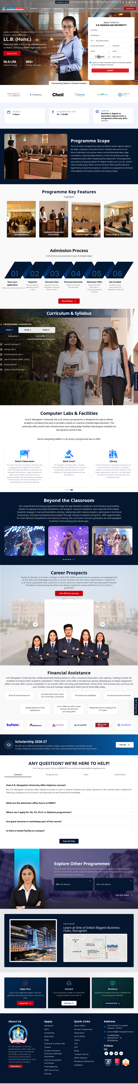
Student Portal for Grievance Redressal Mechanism (53, 1054)
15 (121, 1038)
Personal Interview (73, 282)
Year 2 (27, 330)
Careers (86, 2)
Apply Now (130, 8)
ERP (76, 1047)
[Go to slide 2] (65, 559)
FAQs (46, 1040)
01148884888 (113, 1035)
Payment (32, 282)
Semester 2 (41, 336)
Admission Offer (94, 282)
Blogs (76, 1051)
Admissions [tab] (120, 774)
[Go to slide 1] (63, 559)
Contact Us (114, 2)
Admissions (48, 1026)
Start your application (12, 283)
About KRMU (79, 1026)
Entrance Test (51, 282)
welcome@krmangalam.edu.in (120, 1032)
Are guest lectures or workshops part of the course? (34, 821)
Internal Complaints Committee (52, 1061)
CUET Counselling (76, 2)
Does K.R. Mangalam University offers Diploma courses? (36, 785)
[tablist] (69, 774)
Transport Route (81, 1054)
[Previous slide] (6, 219)
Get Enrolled (115, 282)
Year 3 (46, 330)
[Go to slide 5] (72, 559)
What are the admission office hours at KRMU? (31, 803)
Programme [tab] (52, 774)
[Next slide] (132, 219)
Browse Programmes (83, 1029)
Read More (104, 121)
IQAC (92, 2)
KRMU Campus (80, 1058)
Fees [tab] (86, 774)
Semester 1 (13, 336)
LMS (76, 1044)
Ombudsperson (51, 1067)
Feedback (78, 1065)
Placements (79, 1033)
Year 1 (9, 330)
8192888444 (112, 1041)
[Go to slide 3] (66, 559)
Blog (101, 2)
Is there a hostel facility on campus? (25, 830)
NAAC (97, 2)
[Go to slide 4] (70, 559)
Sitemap (47, 1074)
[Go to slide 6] (74, 559)
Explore (122, 745)
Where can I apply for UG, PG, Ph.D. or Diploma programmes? (39, 812)
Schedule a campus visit (54, 1044)
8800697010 (112, 1038)
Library (106, 2)
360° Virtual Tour (136, 706)
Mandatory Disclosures (84, 1061)
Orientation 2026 (62, 2)
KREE (46, 1029)
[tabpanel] (69, 808)
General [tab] (18, 774)
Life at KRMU (79, 1036)
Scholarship (49, 1033)
